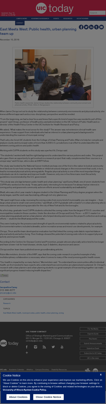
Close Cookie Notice (48, 397)
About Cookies (18, 397)
